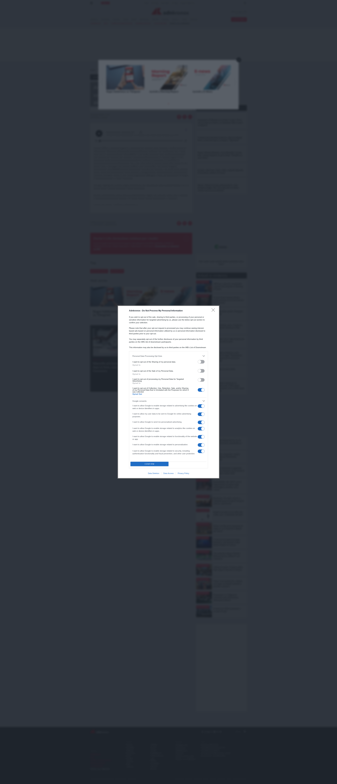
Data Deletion (153, 473)
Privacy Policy (183, 473)
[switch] (201, 362)
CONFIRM (149, 464)
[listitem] (168, 356)
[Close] (214, 310)
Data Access (168, 473)
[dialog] (168, 392)
